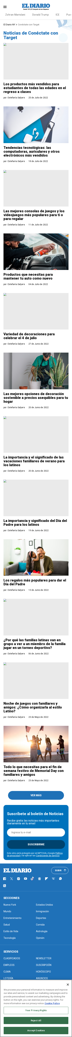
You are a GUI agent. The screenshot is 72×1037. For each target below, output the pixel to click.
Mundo (7, 911)
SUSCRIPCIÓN (43, 965)
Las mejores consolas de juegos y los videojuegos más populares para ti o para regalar (33, 215)
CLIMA (7, 971)
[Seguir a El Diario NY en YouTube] (25, 878)
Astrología (41, 931)
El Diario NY (9, 24)
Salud (6, 924)
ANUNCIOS (42, 978)
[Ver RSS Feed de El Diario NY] (4, 885)
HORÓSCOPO (43, 971)
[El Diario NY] (36, 7)
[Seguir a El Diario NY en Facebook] (4, 878)
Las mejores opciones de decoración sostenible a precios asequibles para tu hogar (35, 398)
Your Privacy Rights (36, 1010)
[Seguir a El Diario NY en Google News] (39, 878)
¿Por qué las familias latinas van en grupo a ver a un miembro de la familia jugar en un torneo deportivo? (34, 644)
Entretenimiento (12, 918)
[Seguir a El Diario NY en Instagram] (18, 878)
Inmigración (42, 911)
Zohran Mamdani (15, 14)
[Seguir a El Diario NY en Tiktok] (32, 878)
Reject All (36, 1020)
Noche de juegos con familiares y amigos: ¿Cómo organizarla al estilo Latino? (32, 707)
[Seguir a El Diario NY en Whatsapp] (60, 878)
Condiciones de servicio (47, 855)
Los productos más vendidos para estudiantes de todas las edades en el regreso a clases (34, 88)
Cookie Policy (52, 1003)
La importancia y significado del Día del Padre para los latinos (35, 523)
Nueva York (9, 904)
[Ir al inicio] (17, 870)
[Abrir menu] (5, 7)
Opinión (40, 938)
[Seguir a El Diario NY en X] (11, 878)
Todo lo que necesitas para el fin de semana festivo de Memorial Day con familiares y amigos (33, 771)
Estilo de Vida (10, 931)
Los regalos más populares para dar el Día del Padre (34, 582)
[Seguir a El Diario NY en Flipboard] (46, 878)
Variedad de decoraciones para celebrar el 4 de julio (29, 336)
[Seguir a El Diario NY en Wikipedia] (53, 878)
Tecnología (9, 938)
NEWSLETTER (43, 958)
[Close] (68, 984)
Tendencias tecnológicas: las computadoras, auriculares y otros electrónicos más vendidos (31, 151)
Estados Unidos (44, 904)
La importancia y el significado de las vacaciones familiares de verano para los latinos (34, 461)
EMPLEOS (9, 965)
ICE (57, 14)
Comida (40, 924)
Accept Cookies (36, 1030)
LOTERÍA (8, 978)
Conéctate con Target (28, 24)
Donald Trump (40, 14)
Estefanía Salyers (16, 97)
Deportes (41, 918)
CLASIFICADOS (11, 958)
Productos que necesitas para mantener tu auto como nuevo (28, 276)
